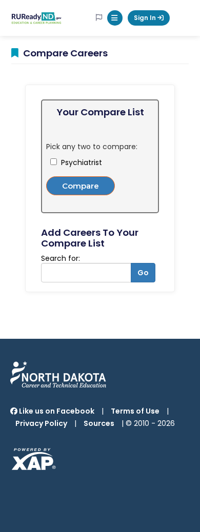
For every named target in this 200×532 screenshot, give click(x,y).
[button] (115, 18)
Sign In (145, 17)
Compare (80, 186)
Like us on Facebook (55, 411)
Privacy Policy (41, 423)
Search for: (60, 258)
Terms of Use (135, 411)
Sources (99, 423)
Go (143, 273)
